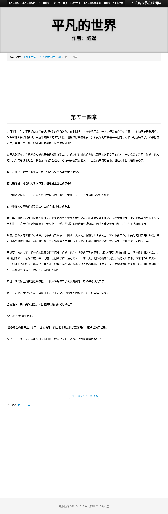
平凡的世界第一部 (31, 3)
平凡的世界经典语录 (113, 3)
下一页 (89, 396)
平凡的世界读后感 (92, 3)
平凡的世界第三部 (71, 3)
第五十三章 (24, 405)
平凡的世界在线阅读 (146, 2)
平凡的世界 (14, 3)
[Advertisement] (84, 87)
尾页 (96, 396)
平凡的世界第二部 (51, 3)
